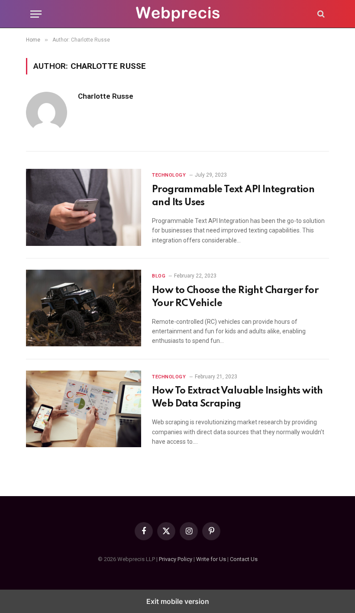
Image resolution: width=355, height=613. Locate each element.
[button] (36, 14)
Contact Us (244, 559)
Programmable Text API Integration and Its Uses (233, 196)
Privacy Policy (175, 559)
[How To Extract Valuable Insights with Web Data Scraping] (83, 409)
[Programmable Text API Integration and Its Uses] (83, 207)
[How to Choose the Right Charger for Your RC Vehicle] (83, 308)
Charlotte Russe (105, 96)
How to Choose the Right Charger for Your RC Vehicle (235, 297)
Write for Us (211, 559)
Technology (169, 175)
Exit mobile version (177, 601)
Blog (158, 276)
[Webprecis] (177, 14)
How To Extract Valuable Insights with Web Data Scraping (237, 397)
